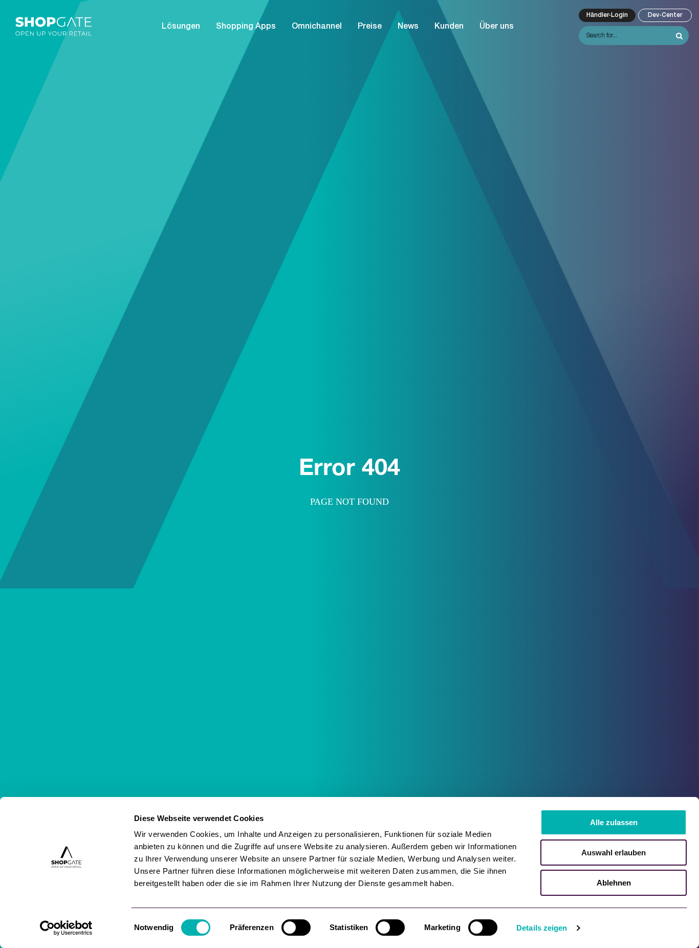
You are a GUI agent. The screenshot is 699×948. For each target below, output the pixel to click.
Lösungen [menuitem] (181, 26)
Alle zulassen (614, 822)
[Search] (679, 36)
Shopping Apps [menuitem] (246, 26)
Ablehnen (614, 882)
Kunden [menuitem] (449, 26)
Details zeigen (541, 927)
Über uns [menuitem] (496, 26)
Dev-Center (665, 15)
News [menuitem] (408, 26)
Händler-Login (607, 15)
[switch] (296, 927)
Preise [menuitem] (370, 26)
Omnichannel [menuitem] (317, 26)
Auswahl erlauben (613, 852)
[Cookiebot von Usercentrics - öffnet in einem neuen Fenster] (66, 928)
